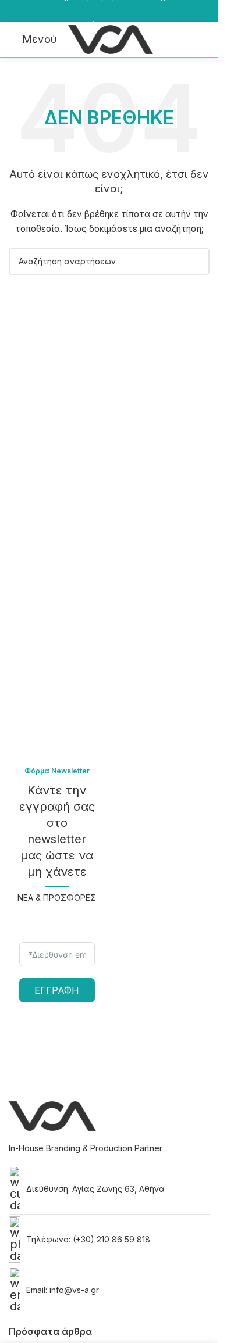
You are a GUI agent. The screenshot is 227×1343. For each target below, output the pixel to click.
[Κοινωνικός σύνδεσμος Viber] (28, 19)
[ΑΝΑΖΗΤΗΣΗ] (196, 261)
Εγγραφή (56, 990)
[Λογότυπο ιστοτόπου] (110, 39)
